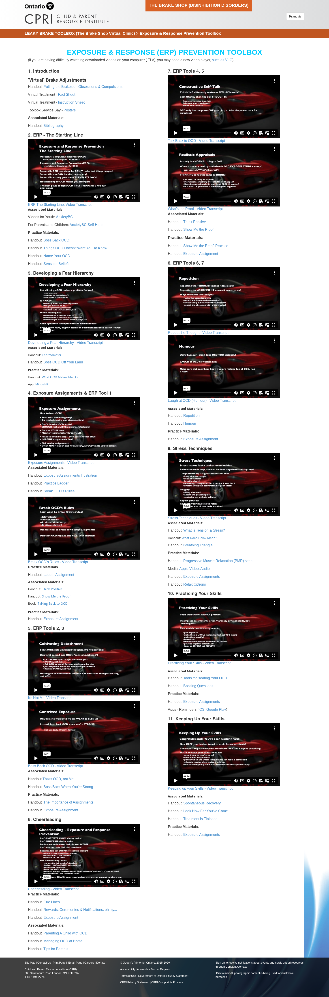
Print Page (59, 962)
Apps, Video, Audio (194, 569)
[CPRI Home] (67, 17)
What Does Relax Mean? (199, 538)
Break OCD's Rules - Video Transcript (58, 562)
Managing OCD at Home (63, 941)
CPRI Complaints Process (167, 982)
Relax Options (194, 584)
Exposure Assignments (201, 576)
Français (295, 16)
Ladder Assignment (58, 575)
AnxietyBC (64, 217)
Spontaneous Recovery (202, 803)
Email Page (75, 962)
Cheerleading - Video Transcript (53, 889)
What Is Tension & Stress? (204, 530)
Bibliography (53, 126)
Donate (100, 962)
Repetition (191, 415)
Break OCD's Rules (59, 491)
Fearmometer (51, 355)
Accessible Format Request (153, 969)
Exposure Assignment (60, 619)
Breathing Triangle (197, 545)
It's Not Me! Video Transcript (50, 698)
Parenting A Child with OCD (65, 933)
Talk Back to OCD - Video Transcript (196, 141)
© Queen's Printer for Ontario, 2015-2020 (145, 962)
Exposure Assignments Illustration (70, 475)
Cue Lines (51, 902)
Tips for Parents (55, 949)
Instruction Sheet (71, 102)
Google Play (216, 709)
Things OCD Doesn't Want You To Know (75, 248)
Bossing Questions (198, 686)
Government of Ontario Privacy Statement (163, 975)
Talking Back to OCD (52, 603)
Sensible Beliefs (56, 264)
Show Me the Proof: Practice (205, 246)
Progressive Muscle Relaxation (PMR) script (218, 561)
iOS (202, 709)
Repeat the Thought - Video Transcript (198, 333)
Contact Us (44, 962)
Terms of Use (128, 975)
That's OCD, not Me (58, 779)
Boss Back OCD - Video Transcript (55, 766)
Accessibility (128, 969)
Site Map (30, 962)
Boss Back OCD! (56, 240)
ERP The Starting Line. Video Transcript (60, 204)
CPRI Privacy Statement (134, 982)
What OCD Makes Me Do (60, 377)
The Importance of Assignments (68, 802)
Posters (70, 110)
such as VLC (222, 60)
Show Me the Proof (56, 596)
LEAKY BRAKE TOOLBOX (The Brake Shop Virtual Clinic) (80, 33)
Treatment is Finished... (201, 819)
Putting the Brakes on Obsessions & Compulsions (82, 87)
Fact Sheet (66, 94)
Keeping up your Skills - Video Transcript (200, 788)
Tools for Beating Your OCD (205, 678)
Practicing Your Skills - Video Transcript (199, 663)
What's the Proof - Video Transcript (195, 209)
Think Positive (52, 589)
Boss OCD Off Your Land (63, 362)
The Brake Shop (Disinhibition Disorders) (198, 5)
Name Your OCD (56, 256)
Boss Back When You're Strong (68, 787)
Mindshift (41, 384)
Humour (189, 423)
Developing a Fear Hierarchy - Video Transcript (65, 343)
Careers (89, 962)
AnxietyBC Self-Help (86, 225)
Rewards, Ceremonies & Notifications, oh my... (80, 910)
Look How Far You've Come (205, 811)
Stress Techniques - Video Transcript (197, 518)
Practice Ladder (55, 483)
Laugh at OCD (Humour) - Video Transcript (201, 400)
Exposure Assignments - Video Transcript (60, 463)
